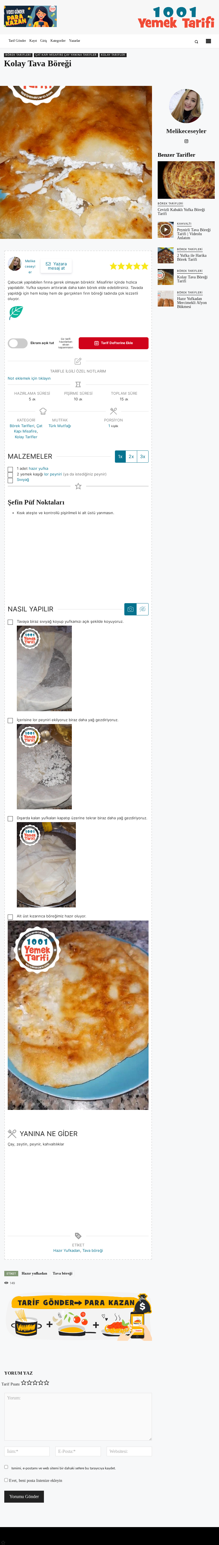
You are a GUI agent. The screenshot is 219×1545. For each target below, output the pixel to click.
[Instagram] (186, 140)
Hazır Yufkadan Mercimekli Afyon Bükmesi (192, 303)
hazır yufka (38, 468)
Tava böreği (92, 1250)
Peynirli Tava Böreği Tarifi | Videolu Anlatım (194, 234)
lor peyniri (53, 474)
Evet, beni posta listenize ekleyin (35, 1480)
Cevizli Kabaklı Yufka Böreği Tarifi (181, 212)
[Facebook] (170, 75)
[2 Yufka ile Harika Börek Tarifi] (166, 255)
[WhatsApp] (196, 75)
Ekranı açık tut (42, 343)
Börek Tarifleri (18, 55)
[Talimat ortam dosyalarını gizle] (142, 609)
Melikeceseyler (30, 266)
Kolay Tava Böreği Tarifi (192, 279)
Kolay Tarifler (113, 55)
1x (120, 456)
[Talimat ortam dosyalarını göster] (130, 609)
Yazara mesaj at (57, 266)
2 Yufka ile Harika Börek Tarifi (191, 257)
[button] (196, 41)
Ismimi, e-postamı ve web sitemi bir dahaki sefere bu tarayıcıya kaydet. (63, 1468)
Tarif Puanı (10, 1384)
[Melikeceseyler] (186, 106)
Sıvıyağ (23, 479)
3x (142, 456)
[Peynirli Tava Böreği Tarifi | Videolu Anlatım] (166, 230)
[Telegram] (209, 75)
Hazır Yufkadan (66, 1250)
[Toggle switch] (18, 343)
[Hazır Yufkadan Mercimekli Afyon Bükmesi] (166, 299)
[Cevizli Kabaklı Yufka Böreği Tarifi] (186, 180)
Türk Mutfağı (59, 425)
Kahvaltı (184, 224)
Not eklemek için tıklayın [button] (29, 378)
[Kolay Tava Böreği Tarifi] (166, 277)
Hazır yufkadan (34, 1273)
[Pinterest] (183, 75)
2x (131, 456)
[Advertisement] (78, 555)
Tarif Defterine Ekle (116, 343)
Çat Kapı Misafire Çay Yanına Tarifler (66, 55)
